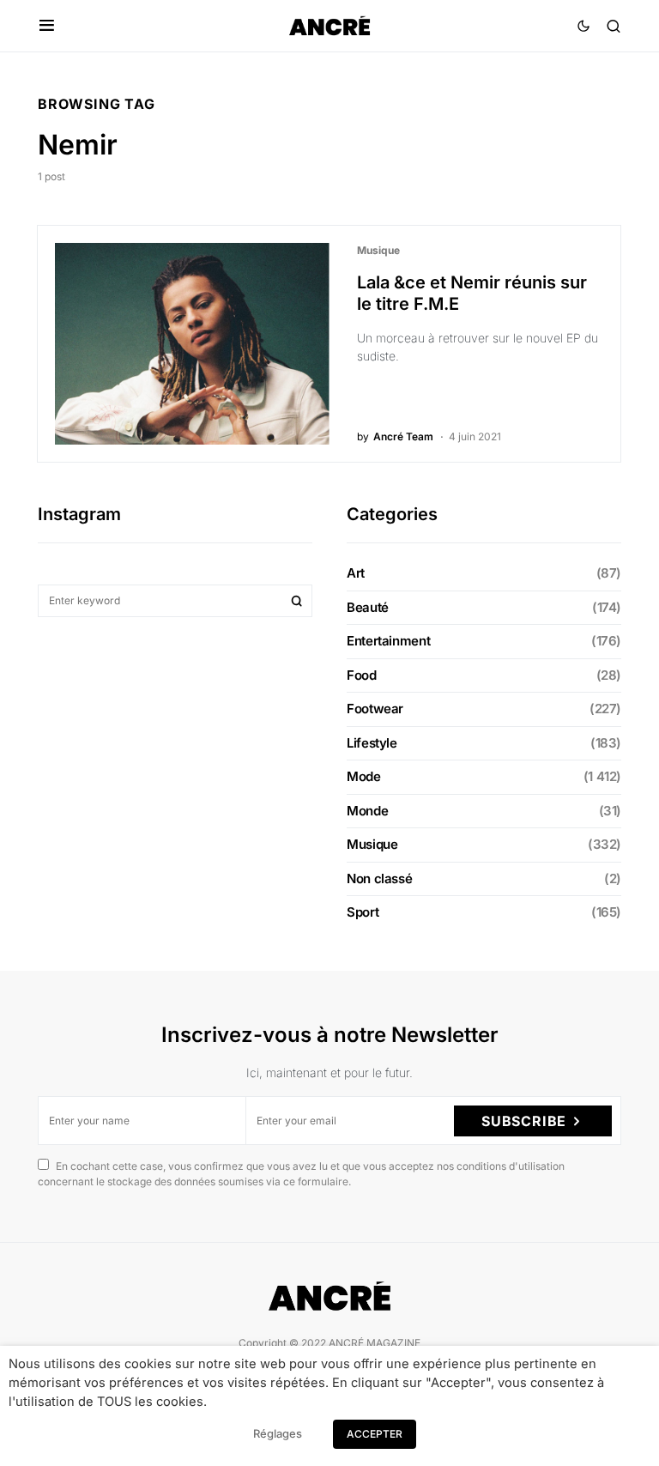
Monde (367, 811)
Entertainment (388, 641)
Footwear (375, 708)
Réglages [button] (277, 1433)
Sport (362, 912)
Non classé (379, 878)
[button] (47, 25)
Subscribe (523, 1121)
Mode (364, 776)
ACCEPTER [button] (374, 1433)
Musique (378, 250)
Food (362, 675)
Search (296, 600)
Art (356, 573)
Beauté (368, 607)
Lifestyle (372, 743)
